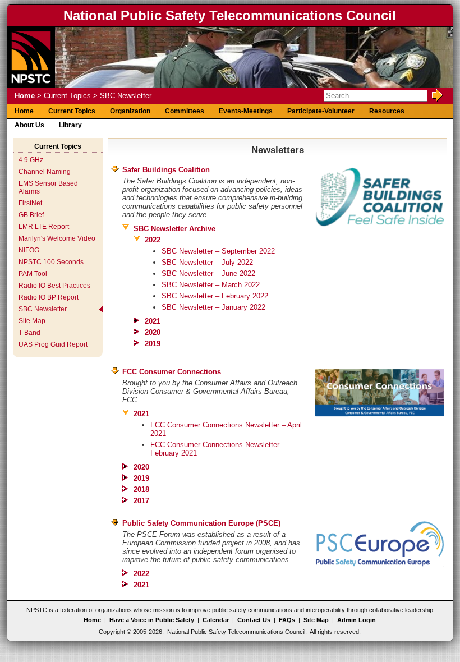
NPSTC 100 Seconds (51, 262)
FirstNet (30, 203)
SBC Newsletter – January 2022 (213, 307)
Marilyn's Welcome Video (57, 238)
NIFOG (29, 250)
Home (25, 95)
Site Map (32, 321)
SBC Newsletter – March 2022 (211, 285)
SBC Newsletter (43, 309)
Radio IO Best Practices (54, 285)
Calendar (216, 620)
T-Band (29, 333)
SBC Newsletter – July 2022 (207, 262)
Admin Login (356, 620)
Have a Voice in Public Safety (151, 620)
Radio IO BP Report (49, 297)
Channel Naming (45, 172)
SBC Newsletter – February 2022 (215, 296)
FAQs (287, 620)
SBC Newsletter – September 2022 (218, 251)
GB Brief (31, 215)
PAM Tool (33, 274)
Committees (184, 111)
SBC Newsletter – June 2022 (208, 273)
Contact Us (253, 620)
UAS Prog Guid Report (53, 344)
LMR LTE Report (44, 227)
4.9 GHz (31, 160)
